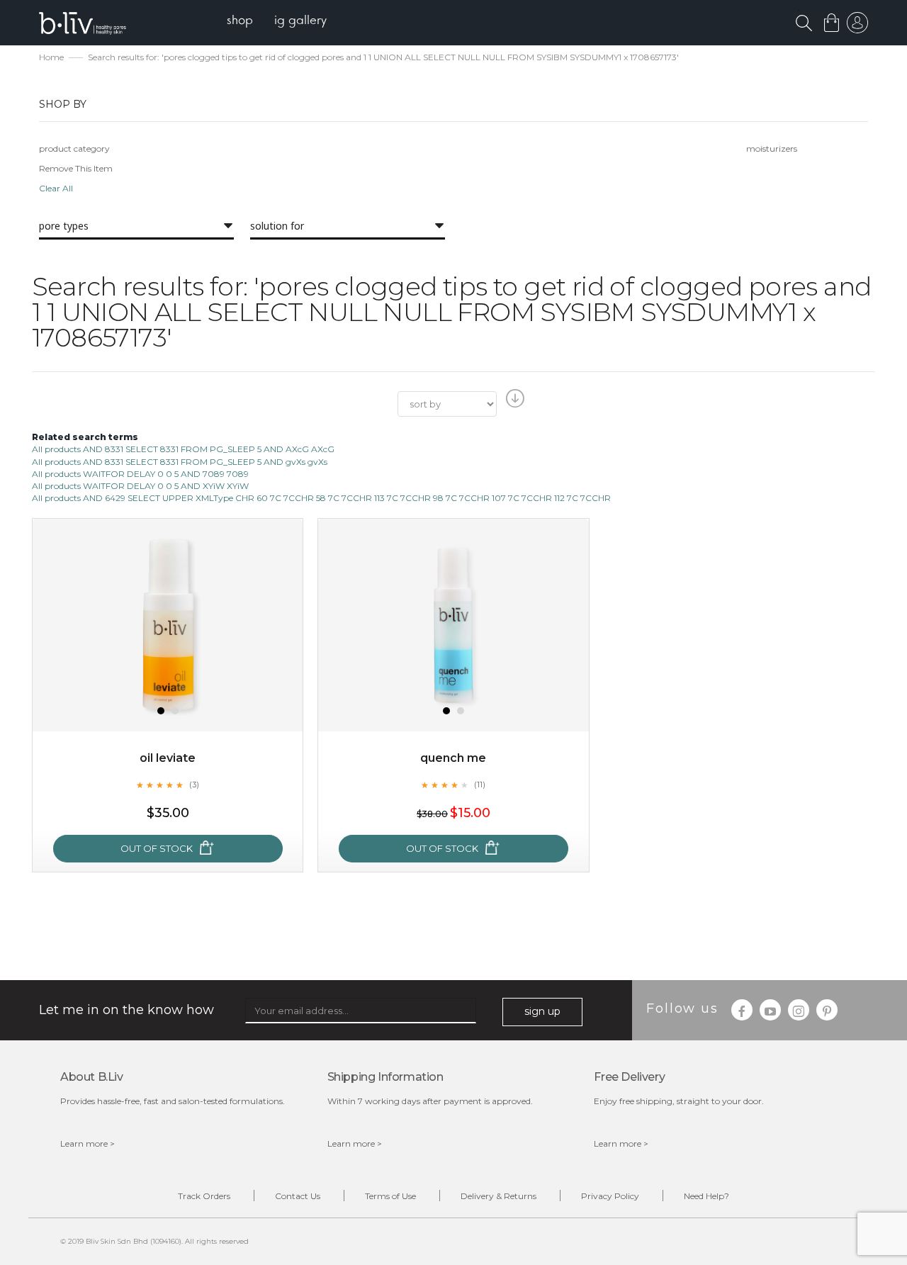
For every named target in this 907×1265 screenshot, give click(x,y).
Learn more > (87, 1143)
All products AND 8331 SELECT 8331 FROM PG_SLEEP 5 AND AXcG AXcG (183, 449)
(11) (479, 784)
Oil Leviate (168, 758)
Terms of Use (390, 1196)
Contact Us (297, 1196)
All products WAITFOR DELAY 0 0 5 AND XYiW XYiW (140, 485)
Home (51, 57)
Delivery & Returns (498, 1196)
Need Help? (706, 1196)
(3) (194, 784)
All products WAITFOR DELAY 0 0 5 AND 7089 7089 (140, 473)
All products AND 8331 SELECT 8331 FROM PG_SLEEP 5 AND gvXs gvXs (179, 461)
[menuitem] (240, 21)
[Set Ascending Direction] (513, 402)
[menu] (276, 21)
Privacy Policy (610, 1196)
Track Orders (204, 1196)
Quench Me (453, 758)
